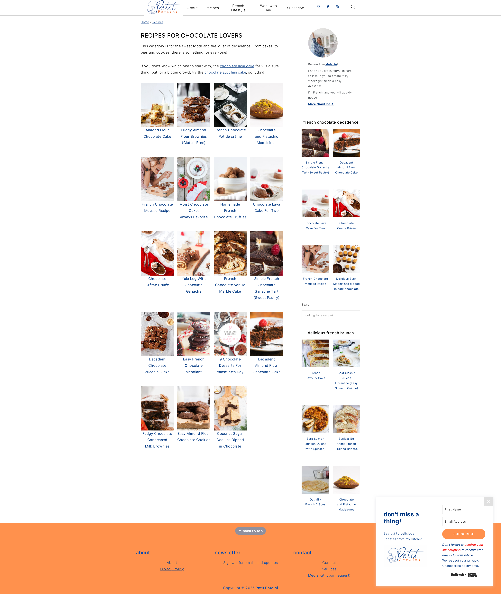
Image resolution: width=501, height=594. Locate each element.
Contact (329, 563)
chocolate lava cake (237, 66)
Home (145, 22)
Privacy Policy (172, 569)
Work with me (268, 8)
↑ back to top (250, 531)
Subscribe (295, 8)
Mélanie (331, 64)
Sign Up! (230, 563)
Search (306, 304)
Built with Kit (464, 574)
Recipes (212, 8)
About (192, 8)
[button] (405, 557)
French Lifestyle (238, 8)
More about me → (321, 104)
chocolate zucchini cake (225, 72)
